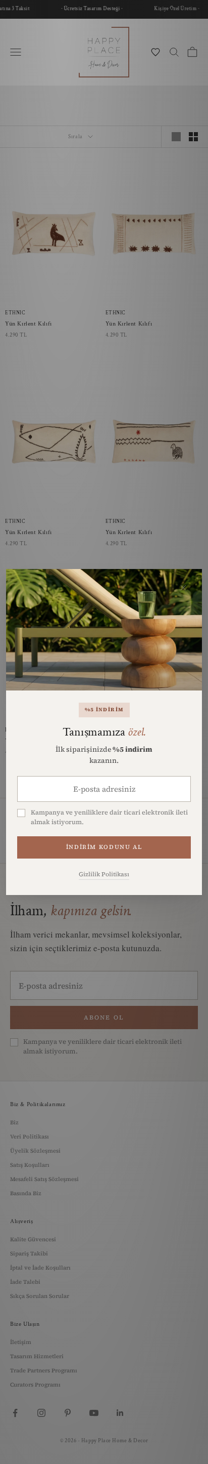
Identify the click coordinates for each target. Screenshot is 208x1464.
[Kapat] (183, 587)
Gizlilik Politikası (104, 874)
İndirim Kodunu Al (104, 847)
